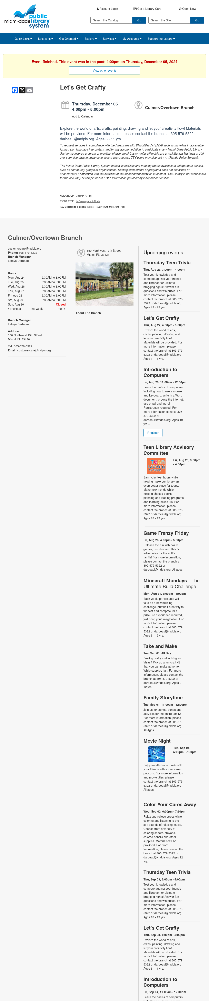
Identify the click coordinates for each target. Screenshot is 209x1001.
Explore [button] (89, 39)
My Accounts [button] (131, 39)
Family (99, 206)
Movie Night (157, 740)
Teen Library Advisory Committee (168, 450)
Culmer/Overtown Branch (170, 107)
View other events (105, 70)
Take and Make (160, 646)
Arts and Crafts (111, 206)
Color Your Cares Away (169, 804)
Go (139, 20)
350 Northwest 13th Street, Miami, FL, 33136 (104, 252)
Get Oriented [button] (68, 39)
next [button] (61, 309)
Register (153, 432)
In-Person (81, 201)
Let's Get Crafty (161, 317)
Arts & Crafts (93, 201)
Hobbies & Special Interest (81, 206)
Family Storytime (163, 697)
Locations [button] (44, 39)
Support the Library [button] (160, 39)
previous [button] (15, 309)
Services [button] (109, 39)
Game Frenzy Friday (166, 532)
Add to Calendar (82, 116)
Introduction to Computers (160, 372)
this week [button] (37, 309)
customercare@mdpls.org (24, 248)
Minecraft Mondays (171, 583)
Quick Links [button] (22, 39)
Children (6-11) (83, 195)
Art (122, 206)
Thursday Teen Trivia (167, 262)
